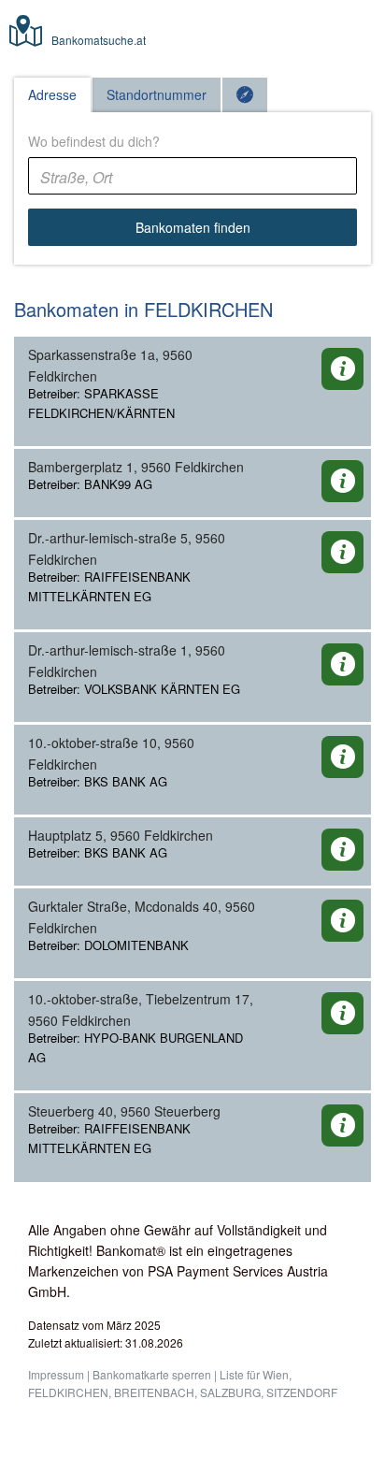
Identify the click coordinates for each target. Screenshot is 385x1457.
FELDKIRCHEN (68, 1392)
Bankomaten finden (192, 227)
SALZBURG (230, 1392)
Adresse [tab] (52, 94)
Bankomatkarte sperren (152, 1374)
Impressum (56, 1374)
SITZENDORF (301, 1392)
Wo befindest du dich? (94, 141)
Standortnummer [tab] (157, 94)
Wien (276, 1374)
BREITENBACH (154, 1392)
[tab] (244, 95)
